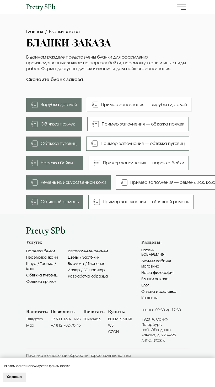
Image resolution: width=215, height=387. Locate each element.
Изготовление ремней (88, 251)
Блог (145, 285)
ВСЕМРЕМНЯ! (120, 319)
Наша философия (157, 273)
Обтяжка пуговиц (41, 275)
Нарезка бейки (40, 251)
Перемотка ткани (42, 257)
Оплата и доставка (158, 292)
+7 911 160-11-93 (66, 319)
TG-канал (92, 319)
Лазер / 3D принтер (86, 270)
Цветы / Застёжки (84, 257)
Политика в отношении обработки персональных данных (78, 356)
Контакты (149, 298)
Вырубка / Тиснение (86, 264)
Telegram (34, 319)
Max (30, 325)
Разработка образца (88, 276)
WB (111, 325)
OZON (113, 332)
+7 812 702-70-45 (66, 325)
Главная (34, 32)
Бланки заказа (155, 279)
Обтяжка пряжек (41, 282)
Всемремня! (153, 255)
